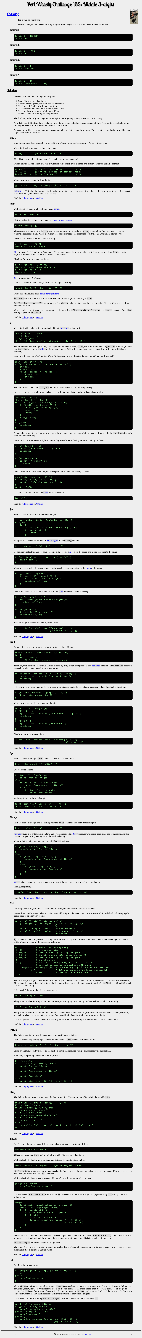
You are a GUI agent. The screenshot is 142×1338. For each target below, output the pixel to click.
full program (27, 198)
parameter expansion (63, 220)
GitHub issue (86, 1334)
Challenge (13, 14)
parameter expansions (49, 293)
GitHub (39, 198)
